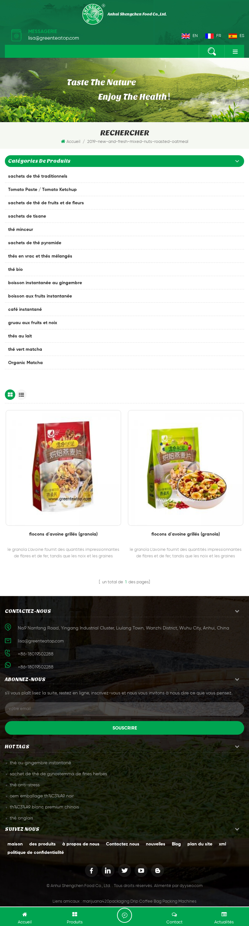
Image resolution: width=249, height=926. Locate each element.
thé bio (15, 269)
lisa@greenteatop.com (53, 38)
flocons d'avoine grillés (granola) (63, 534)
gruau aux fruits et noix (32, 323)
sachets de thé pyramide (34, 243)
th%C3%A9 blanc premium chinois (44, 807)
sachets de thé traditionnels (37, 176)
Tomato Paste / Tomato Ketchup (42, 189)
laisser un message (124, 915)
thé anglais (21, 818)
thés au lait (20, 336)
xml (222, 844)
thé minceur (20, 229)
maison (15, 844)
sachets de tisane (27, 216)
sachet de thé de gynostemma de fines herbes (58, 774)
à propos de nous (81, 844)
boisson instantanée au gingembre (45, 283)
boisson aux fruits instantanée (40, 296)
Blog (176, 844)
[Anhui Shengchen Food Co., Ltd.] (124, 14)
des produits (42, 844)
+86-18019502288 (35, 667)
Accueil (73, 142)
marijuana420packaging (106, 901)
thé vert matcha (25, 349)
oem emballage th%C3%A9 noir (42, 796)
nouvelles (155, 844)
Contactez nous (122, 844)
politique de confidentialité (35, 852)
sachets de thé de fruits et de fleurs (46, 203)
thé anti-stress (25, 785)
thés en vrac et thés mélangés (40, 256)
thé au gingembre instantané (40, 763)
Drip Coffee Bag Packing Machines (163, 901)
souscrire (125, 728)
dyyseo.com (191, 886)
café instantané (25, 309)
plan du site (199, 844)
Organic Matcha (25, 363)
